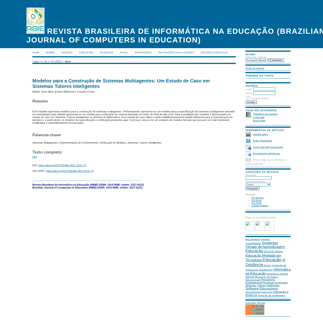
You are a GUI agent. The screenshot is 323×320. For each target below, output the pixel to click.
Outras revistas (260, 205)
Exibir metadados (262, 140)
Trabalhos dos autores (265, 114)
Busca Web (259, 120)
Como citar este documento (268, 147)
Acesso (66, 52)
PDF (34, 157)
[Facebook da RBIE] (250, 229)
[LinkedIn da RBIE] (270, 229)
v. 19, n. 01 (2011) (51, 61)
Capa (35, 52)
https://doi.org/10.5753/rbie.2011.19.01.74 (62, 165)
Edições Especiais (214, 52)
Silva (68, 61)
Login (249, 89)
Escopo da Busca (255, 181)
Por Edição (258, 197)
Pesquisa (251, 175)
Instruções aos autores (176, 52)
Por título (257, 203)
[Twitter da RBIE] (260, 229)
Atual (124, 52)
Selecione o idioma (255, 57)
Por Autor (257, 200)
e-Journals (258, 117)
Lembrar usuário (260, 98)
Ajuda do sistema (254, 68)
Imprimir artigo (260, 134)
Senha (249, 93)
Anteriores (143, 52)
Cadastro (86, 52)
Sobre (50, 52)
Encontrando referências (266, 153)
